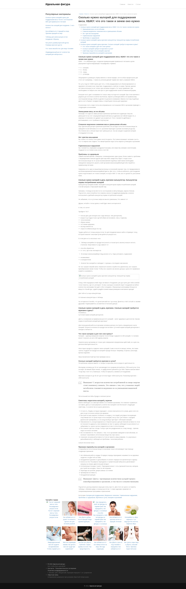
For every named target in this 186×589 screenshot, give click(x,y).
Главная (122, 4)
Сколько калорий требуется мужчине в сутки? (98, 49)
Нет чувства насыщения (91, 33)
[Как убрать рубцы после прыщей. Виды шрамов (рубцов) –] (85, 515)
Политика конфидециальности (58, 570)
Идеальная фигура (58, 4)
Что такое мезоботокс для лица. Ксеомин (59, 48)
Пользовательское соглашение (65, 568)
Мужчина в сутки (101, 497)
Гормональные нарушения (91, 36)
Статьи (138, 4)
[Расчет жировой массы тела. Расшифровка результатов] (53, 508)
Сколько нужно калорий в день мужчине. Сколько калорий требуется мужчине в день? (109, 44)
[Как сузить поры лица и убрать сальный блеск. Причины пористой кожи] (131, 540)
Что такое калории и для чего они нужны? (96, 46)
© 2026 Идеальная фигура (56, 564)
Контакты (51, 568)
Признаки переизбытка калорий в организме (97, 53)
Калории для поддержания (95, 495)
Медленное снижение (112, 495)
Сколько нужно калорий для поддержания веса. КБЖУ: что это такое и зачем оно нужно (110, 27)
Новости (130, 4)
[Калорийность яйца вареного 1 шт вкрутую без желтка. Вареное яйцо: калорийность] (131, 515)
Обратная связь (53, 575)
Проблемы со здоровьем (91, 38)
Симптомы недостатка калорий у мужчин (96, 51)
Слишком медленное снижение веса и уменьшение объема (102, 31)
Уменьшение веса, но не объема (93, 29)
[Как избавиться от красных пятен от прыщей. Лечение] (115, 515)
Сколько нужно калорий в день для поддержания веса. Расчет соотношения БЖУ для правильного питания (59, 20)
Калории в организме (115, 497)
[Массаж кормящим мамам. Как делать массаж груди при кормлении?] (69, 540)
